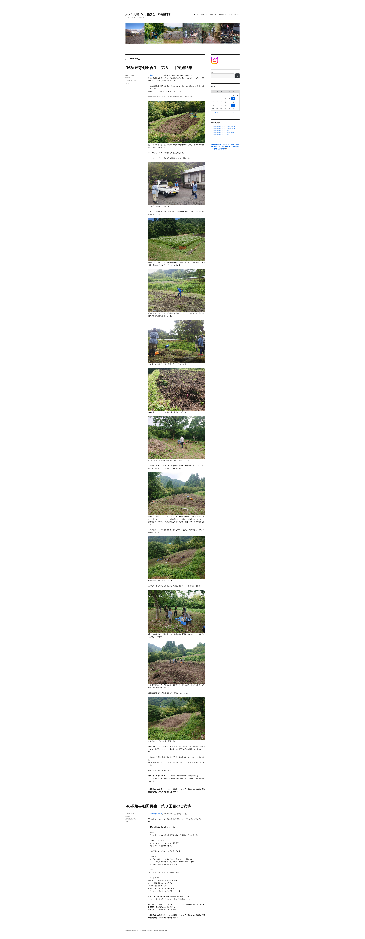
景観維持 (127, 80)
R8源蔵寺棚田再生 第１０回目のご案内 (224, 128)
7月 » (233, 112)
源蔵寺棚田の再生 (156, 814)
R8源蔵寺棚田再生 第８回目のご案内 (223, 134)
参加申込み (222, 15)
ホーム (196, 15)
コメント (127, 83)
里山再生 (133, 80)
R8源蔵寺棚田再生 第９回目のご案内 (223, 130)
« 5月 (216, 112)
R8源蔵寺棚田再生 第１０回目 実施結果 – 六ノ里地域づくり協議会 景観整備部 (225, 147)
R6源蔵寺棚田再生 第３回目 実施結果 (158, 67)
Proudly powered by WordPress (157, 930)
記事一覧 (204, 15)
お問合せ (213, 15)
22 (233, 105)
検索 (212, 72)
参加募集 (127, 816)
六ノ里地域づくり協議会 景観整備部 (148, 14)
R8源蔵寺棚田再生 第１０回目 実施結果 (224, 126)
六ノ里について (234, 15)
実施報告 (127, 78)
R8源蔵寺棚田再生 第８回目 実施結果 (223, 132)
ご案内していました (155, 75)
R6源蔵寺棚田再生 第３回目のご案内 (158, 806)
